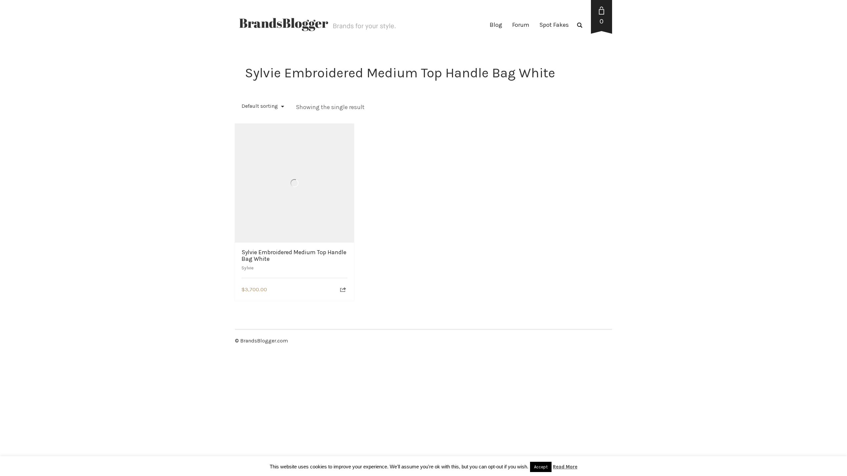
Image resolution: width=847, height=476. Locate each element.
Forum (520, 24)
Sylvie (247, 268)
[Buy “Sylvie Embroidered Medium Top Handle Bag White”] (343, 290)
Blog (496, 24)
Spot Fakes (554, 24)
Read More (565, 467)
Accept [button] (541, 466)
